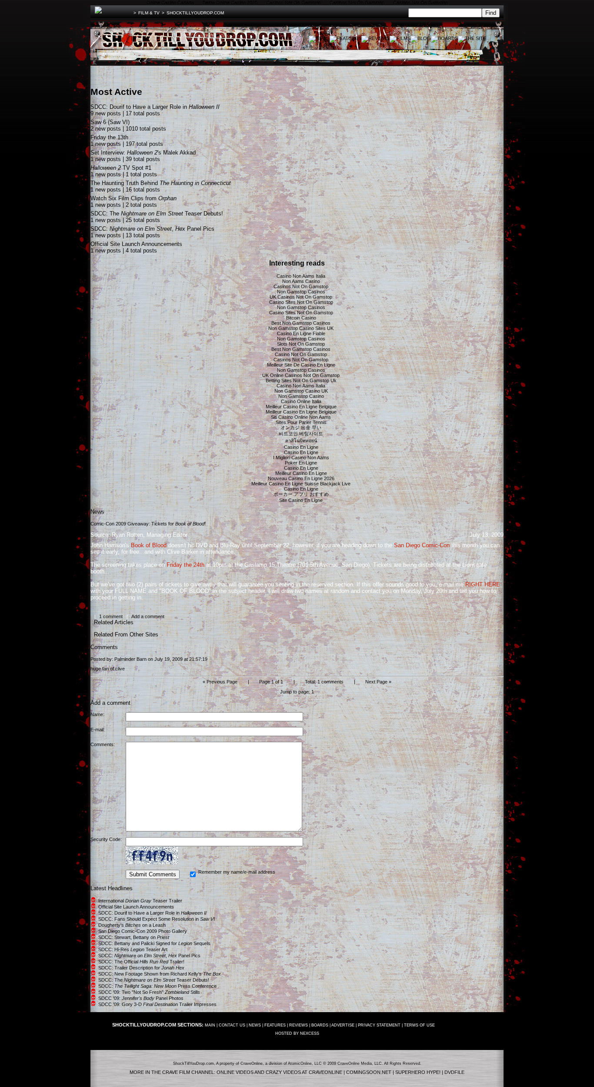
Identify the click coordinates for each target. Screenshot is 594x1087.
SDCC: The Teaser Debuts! (156, 213)
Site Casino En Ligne (301, 500)
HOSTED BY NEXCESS (297, 1033)
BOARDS (319, 1025)
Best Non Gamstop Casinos (300, 323)
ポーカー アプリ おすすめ (301, 494)
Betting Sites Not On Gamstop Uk (301, 380)
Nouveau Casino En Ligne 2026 (301, 478)
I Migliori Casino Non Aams (301, 457)
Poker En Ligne (301, 462)
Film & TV (149, 12)
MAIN (210, 1025)
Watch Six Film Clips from (133, 198)
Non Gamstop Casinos (301, 291)
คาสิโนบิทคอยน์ (301, 440)
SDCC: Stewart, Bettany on (133, 937)
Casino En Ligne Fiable (301, 333)
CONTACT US (232, 1025)
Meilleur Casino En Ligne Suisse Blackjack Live (300, 483)
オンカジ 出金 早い (300, 427)
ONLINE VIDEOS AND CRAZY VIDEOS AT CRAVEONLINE (279, 1072)
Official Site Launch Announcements (136, 244)
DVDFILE (454, 1072)
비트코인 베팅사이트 (301, 433)
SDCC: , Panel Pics (152, 228)
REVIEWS (298, 1025)
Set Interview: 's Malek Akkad (143, 152)
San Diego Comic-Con (422, 545)
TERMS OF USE (419, 1025)
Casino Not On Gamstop (301, 354)
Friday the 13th (109, 137)
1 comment (111, 616)
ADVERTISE (342, 1025)
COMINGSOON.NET (368, 1072)
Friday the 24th (185, 565)
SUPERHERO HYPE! (417, 1072)
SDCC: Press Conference (157, 986)
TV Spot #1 (120, 168)
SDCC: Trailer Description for (141, 967)
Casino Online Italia (301, 401)
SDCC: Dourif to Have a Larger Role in (155, 107)
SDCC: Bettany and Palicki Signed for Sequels (154, 943)
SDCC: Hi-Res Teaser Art (132, 949)
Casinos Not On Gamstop (301, 286)
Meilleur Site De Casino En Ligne (301, 364)
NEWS (255, 1025)
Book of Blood (149, 545)
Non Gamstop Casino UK (301, 391)
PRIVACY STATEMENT (379, 1025)
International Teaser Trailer (140, 900)
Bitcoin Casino (301, 317)
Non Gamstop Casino (301, 396)
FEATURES (275, 1025)
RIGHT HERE (482, 584)
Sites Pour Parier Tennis (301, 422)
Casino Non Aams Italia (301, 276)
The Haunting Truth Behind (160, 183)
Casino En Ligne (301, 447)
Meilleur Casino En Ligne (301, 473)
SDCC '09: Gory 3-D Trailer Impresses (157, 1004)
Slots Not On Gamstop (301, 344)
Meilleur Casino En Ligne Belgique (301, 406)
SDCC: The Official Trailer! (141, 961)
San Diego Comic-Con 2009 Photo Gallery (142, 931)
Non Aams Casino (301, 281)
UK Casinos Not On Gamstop (301, 297)
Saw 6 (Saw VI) (110, 122)
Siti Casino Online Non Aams (301, 417)
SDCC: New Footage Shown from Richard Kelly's (159, 973)
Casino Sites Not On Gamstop (301, 302)
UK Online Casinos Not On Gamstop (301, 375)
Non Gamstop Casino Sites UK (301, 328)
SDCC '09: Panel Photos (141, 998)
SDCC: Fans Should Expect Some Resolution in (156, 919)
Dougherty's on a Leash (132, 925)
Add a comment (147, 616)
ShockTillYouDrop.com (195, 12)
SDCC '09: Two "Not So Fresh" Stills (149, 992)
